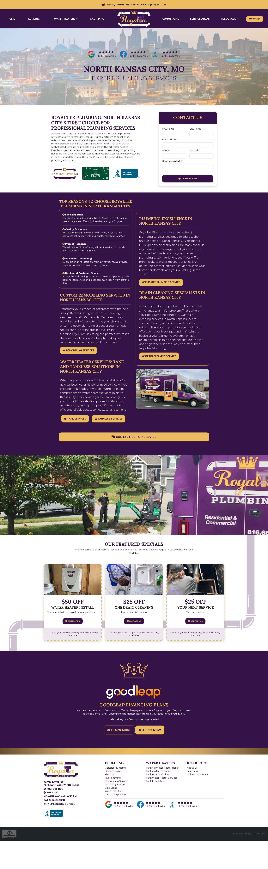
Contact (255, 19)
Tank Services (76, 418)
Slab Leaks (111, 788)
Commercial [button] (171, 18)
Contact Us (189, 178)
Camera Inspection (115, 794)
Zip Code (194, 150)
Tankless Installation (157, 774)
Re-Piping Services (115, 784)
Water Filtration (113, 791)
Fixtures (109, 774)
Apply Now (151, 730)
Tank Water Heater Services (161, 778)
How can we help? (172, 161)
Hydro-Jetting (113, 778)
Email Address (170, 139)
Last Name (195, 128)
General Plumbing (115, 767)
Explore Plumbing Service (162, 282)
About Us (192, 767)
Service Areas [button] (200, 18)
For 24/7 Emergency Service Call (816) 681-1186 (136, 4)
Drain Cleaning (113, 771)
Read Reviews (105, 55)
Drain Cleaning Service (160, 356)
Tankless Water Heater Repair (162, 767)
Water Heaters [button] (65, 18)
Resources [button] (229, 18)
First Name (168, 128)
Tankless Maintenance (158, 771)
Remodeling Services (79, 350)
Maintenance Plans (197, 774)
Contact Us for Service (135, 437)
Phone (166, 150)
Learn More (120, 730)
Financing (192, 771)
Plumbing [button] (33, 18)
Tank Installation (155, 781)
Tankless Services (109, 418)
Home (11, 18)
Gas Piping (97, 18)
